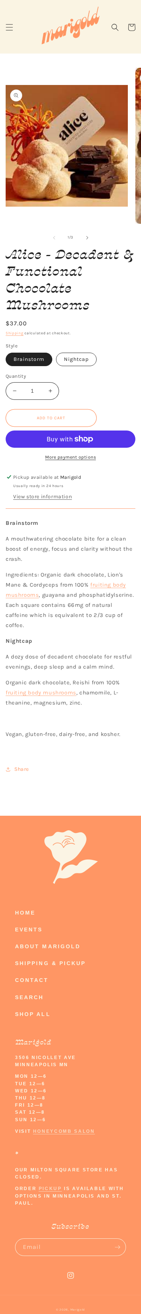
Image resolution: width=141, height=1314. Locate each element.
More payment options (70, 457)
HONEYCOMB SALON (64, 1131)
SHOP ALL (33, 1014)
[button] (9, 27)
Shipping (15, 333)
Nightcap (76, 359)
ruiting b (104, 584)
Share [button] (21, 769)
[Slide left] (54, 237)
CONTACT (32, 980)
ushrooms (62, 692)
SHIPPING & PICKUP (50, 963)
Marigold (77, 1309)
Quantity (16, 376)
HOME (25, 913)
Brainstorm (29, 359)
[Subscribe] (117, 1247)
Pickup (50, 1188)
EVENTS (28, 930)
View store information (42, 496)
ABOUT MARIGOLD (47, 946)
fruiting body (23, 692)
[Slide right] (87, 237)
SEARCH (29, 997)
